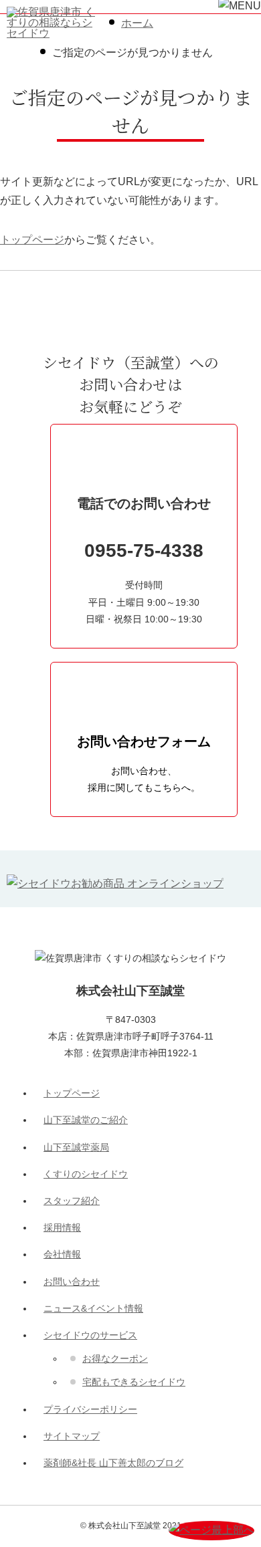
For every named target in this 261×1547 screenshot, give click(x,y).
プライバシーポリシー (90, 1409)
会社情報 (62, 1254)
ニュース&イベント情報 (93, 1308)
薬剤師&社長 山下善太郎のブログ (113, 1462)
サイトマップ (72, 1436)
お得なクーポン (115, 1358)
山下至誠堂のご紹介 (86, 1119)
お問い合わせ (72, 1281)
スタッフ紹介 (72, 1200)
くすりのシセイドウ (86, 1174)
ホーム (137, 23)
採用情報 (62, 1227)
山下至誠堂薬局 (76, 1147)
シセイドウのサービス (90, 1335)
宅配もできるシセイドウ (133, 1382)
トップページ (32, 239)
